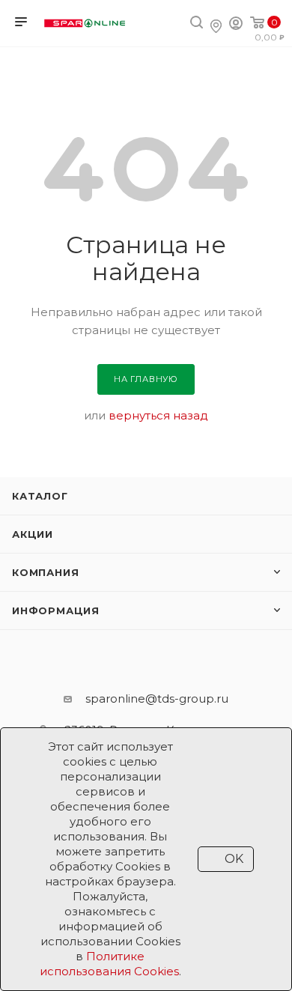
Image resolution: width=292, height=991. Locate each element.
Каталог (40, 496)
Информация (56, 610)
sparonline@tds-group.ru (156, 698)
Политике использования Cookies (109, 963)
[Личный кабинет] (236, 25)
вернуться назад (158, 415)
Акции (32, 534)
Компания (45, 572)
